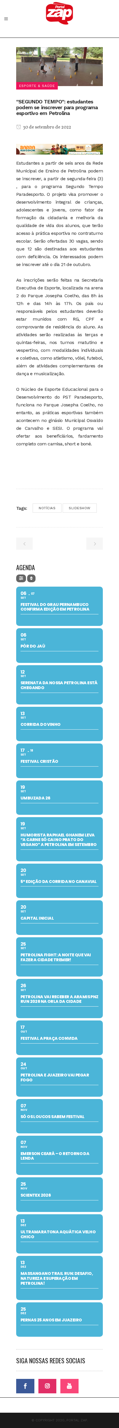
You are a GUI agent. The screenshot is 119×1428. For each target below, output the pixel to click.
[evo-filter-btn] (21, 578)
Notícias (47, 508)
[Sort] (31, 578)
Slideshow (80, 508)
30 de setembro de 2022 (46, 127)
